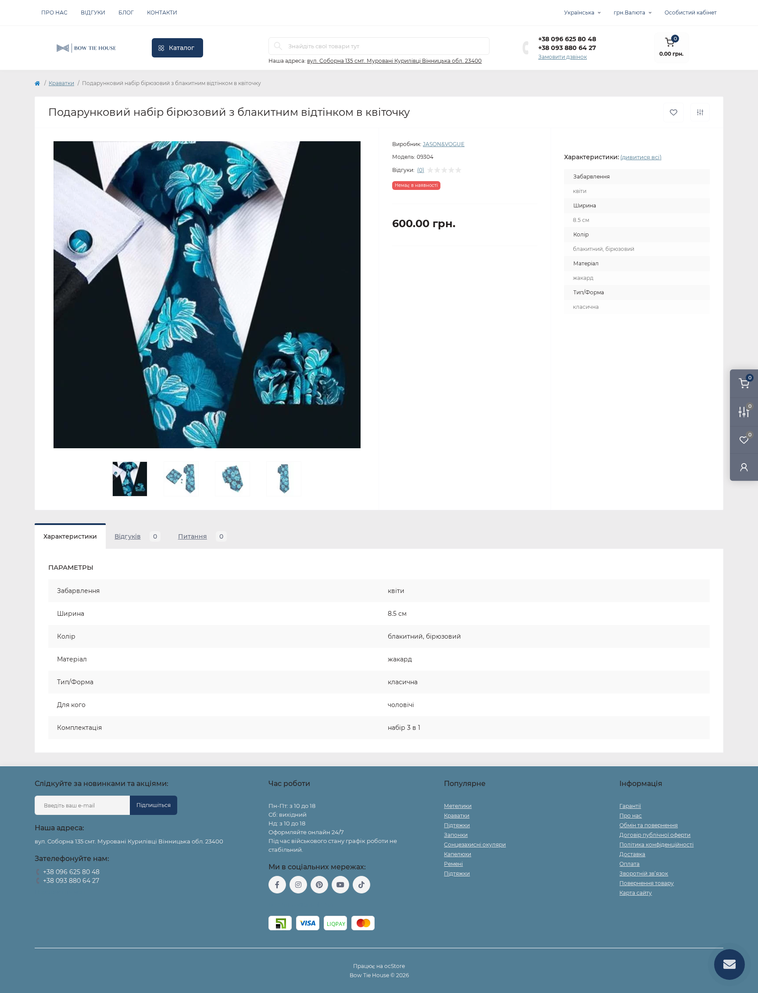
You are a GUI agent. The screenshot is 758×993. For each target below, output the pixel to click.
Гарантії (630, 806)
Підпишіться (153, 805)
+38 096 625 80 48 (567, 39)
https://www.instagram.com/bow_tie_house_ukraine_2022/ (298, 884)
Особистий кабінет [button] (691, 12)
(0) (420, 170)
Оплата (629, 864)
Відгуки (93, 12)
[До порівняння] (700, 112)
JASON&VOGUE (444, 144)
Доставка (632, 854)
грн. (629, 12)
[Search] (278, 46)
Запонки (456, 835)
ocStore (394, 966)
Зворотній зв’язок (643, 873)
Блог (126, 12)
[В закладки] (673, 112)
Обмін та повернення (648, 825)
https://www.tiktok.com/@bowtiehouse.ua (361, 884)
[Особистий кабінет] (744, 467)
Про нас (54, 12)
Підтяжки (457, 825)
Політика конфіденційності (656, 844)
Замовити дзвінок (562, 57)
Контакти (162, 12)
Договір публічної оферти (654, 835)
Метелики (458, 806)
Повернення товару (646, 883)
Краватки (61, 83)
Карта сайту (635, 892)
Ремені (453, 864)
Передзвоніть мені (60, 892)
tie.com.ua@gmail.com (300, 904)
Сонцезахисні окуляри (475, 844)
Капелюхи (457, 854)
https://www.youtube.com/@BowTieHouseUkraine (340, 884)
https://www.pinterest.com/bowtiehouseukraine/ (319, 884)
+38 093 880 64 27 (567, 48)
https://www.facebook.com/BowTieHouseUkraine (277, 884)
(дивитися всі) (640, 157)
